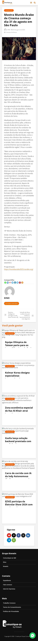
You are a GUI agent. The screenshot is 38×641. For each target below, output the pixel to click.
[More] (22, 283)
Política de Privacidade (11, 611)
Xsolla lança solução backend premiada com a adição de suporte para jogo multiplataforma (19, 443)
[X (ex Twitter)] (23, 535)
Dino (4, 562)
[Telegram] (13, 283)
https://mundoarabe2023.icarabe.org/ (18, 269)
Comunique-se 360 (9, 558)
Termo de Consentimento (12, 607)
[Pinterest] (20, 283)
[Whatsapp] (5, 283)
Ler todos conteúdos (12, 303)
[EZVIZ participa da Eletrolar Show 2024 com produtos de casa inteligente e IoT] (19, 495)
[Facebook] (8, 283)
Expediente (7, 580)
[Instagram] (14, 535)
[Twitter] (17, 283)
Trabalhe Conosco (9, 603)
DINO (8, 30)
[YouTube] (9, 535)
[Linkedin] (15, 283)
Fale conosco (7, 585)
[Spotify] (14, 540)
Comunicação (9, 10)
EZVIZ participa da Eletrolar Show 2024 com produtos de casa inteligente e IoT (19, 506)
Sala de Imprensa (9, 589)
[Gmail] (10, 283)
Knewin (5, 566)
